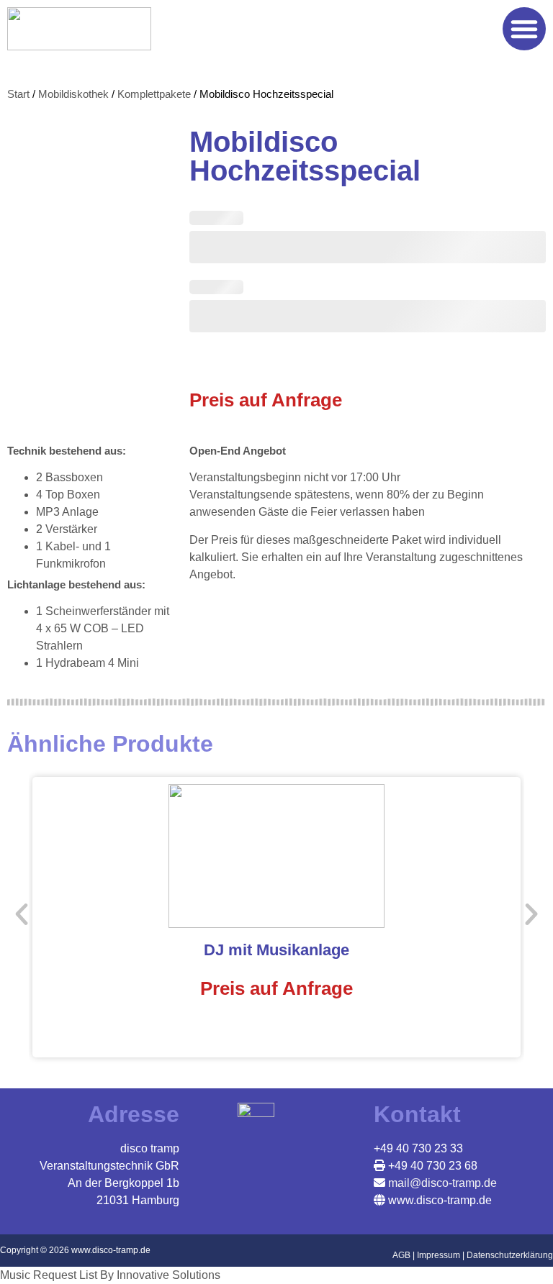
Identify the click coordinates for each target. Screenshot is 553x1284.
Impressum (438, 1255)
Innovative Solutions (168, 1275)
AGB (401, 1255)
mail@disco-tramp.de (441, 1183)
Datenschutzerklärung (510, 1255)
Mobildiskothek (73, 94)
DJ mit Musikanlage (276, 950)
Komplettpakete (154, 94)
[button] (524, 28)
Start (18, 94)
